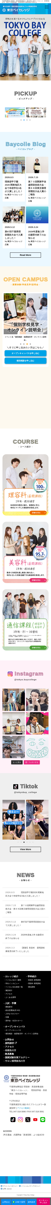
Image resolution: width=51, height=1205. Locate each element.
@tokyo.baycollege (25, 680)
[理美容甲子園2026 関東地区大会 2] (13, 723)
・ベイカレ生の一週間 (12, 980)
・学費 (6, 1017)
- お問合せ (9, 1039)
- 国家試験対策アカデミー (17, 1057)
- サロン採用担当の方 (14, 1061)
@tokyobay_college (25, 792)
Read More (25, 255)
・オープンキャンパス (12, 1030)
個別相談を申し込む (25, 361)
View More (25, 849)
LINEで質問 (20, 1202)
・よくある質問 (10, 997)
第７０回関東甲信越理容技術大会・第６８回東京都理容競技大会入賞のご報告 (25, 908)
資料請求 (31, 1202)
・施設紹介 (8, 990)
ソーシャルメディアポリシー (30, 1186)
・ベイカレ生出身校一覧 (13, 987)
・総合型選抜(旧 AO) (12, 1010)
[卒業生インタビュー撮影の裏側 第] (13, 700)
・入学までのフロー (11, 1014)
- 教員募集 (9, 1054)
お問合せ (6, 1202)
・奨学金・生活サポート (13, 1021)
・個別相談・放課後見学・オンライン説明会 (21, 1034)
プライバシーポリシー (10, 1186)
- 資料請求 (9, 1043)
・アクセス (8, 994)
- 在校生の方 (10, 1050)
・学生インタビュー (11, 983)
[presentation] (5, 822)
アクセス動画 (23, 1108)
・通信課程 (30, 987)
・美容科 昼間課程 (33, 980)
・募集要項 (8, 1007)
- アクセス (9, 1046)
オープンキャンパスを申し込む (25, 353)
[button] (21, 120)
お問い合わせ (7, 1189)
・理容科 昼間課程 (33, 983)
